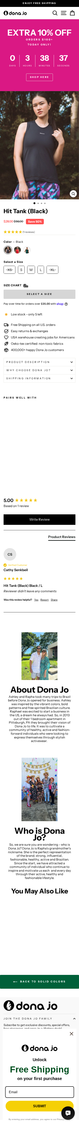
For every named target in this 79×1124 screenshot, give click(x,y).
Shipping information (28, 378)
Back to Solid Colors (42, 981)
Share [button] (54, 599)
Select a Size (13, 261)
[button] (39, 232)
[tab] (61, 537)
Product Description (28, 362)
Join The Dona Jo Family (28, 1018)
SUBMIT (39, 1106)
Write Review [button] (39, 519)
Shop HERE (39, 77)
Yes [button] (36, 599)
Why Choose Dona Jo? (28, 370)
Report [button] (44, 599)
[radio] (8, 250)
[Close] (71, 1034)
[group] (39, 500)
